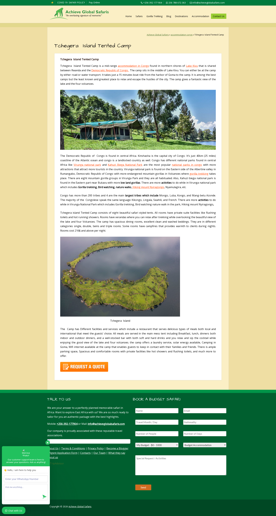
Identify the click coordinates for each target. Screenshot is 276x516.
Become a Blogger (117, 448)
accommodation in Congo (133, 66)
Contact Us (218, 16)
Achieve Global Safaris (158, 34)
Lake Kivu (192, 66)
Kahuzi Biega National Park (125, 165)
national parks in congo (187, 165)
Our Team (99, 453)
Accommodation (200, 16)
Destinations (181, 16)
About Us (52, 448)
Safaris (139, 16)
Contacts (85, 453)
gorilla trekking (199, 173)
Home (128, 16)
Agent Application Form (63, 453)
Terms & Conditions (73, 448)
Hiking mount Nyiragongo (148, 187)
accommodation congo (182, 34)
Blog (168, 16)
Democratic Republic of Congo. (110, 70)
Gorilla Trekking (154, 16)
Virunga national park (87, 165)
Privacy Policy (96, 448)
